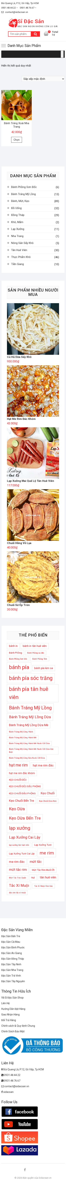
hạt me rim (18, 765)
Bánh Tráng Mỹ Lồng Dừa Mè (28, 725)
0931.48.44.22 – (9, 7)
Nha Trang (17, 236)
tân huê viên (48, 877)
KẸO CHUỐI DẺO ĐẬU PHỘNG (25, 786)
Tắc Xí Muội (19, 885)
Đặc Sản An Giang (11, 953)
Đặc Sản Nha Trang (12, 970)
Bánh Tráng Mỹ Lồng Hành (21, 732)
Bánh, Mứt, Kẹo (20, 201)
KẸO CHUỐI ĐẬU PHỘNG (22, 793)
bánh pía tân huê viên (28, 693)
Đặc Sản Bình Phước (13, 947)
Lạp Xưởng (17, 229)
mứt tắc (36, 861)
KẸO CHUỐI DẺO (18, 779)
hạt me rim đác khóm (22, 773)
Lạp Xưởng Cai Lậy (24, 837)
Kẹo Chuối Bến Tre (21, 800)
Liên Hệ (5, 1003)
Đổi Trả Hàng (8, 1020)
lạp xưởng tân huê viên (19, 845)
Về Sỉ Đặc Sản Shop (12, 997)
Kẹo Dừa (17, 808)
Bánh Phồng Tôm (39, 659)
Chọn (17, 139)
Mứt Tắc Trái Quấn (17, 878)
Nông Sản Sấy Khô (22, 243)
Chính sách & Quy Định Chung (18, 1025)
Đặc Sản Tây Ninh (11, 964)
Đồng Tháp (17, 215)
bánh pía (19, 667)
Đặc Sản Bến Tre (10, 936)
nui (33, 877)
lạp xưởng (19, 828)
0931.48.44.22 (11, 1075)
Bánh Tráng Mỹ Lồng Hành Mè (22, 737)
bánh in (13, 646)
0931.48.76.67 (11, 1080)
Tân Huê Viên (19, 250)
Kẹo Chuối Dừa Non (47, 801)
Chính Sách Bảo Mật (13, 1031)
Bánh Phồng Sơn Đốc (24, 187)
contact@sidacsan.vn (16, 12)
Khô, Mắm (17, 222)
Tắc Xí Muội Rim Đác (43, 886)
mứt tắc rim (18, 869)
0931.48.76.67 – (28, 7)
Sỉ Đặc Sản (31, 21)
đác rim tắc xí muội (17, 892)
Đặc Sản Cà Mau (10, 941)
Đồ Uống (16, 208)
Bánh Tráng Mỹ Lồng (23, 194)
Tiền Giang (17, 264)
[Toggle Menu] (62, 54)
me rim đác (17, 861)
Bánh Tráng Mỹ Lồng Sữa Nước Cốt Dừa (27, 758)
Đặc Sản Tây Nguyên (13, 981)
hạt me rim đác (43, 765)
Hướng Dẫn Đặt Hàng (13, 1008)
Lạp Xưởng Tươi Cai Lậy (21, 853)
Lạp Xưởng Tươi (43, 844)
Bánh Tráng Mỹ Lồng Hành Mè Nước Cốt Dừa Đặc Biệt (31, 750)
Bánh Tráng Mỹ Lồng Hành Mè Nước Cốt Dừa (29, 743)
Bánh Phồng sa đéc (35, 653)
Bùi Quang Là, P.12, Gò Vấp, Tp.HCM (20, 3)
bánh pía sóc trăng (31, 678)
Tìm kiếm (35, 34)
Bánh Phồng (15, 652)
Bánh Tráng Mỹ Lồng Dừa (30, 717)
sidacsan (8, 1091)
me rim (47, 852)
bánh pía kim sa (43, 668)
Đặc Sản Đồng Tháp (12, 958)
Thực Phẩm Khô (21, 257)
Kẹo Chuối (48, 793)
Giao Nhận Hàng (10, 1014)
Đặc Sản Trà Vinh (11, 975)
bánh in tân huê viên (35, 646)
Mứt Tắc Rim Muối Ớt (43, 870)
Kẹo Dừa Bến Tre (25, 818)
